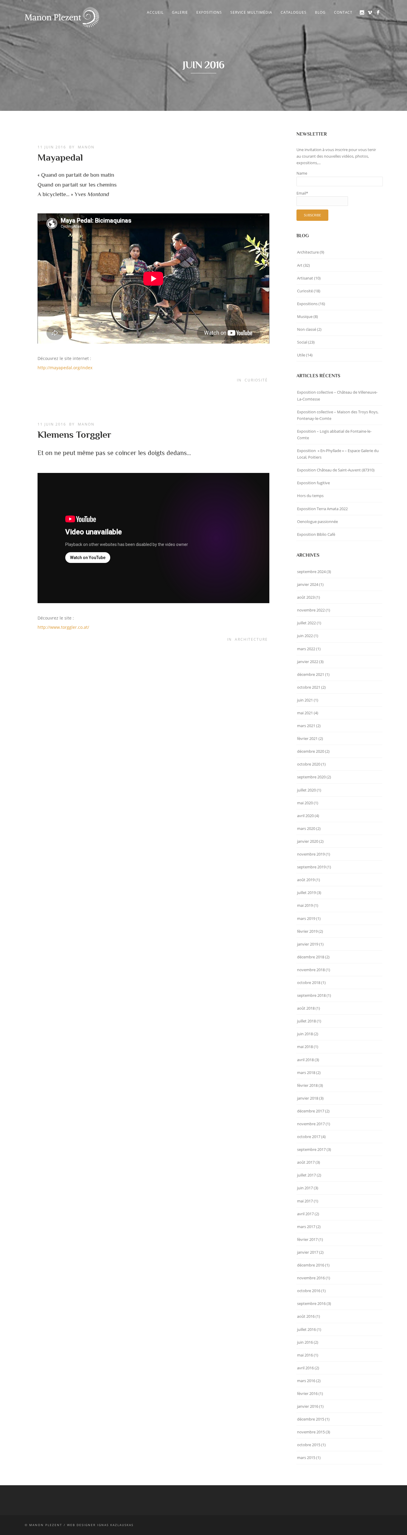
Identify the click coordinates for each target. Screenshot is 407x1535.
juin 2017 (305, 1188)
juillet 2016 (306, 1329)
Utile (301, 355)
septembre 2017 (311, 1149)
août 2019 (306, 879)
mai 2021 (305, 712)
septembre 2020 (311, 777)
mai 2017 (305, 1201)
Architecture (251, 639)
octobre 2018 (308, 982)
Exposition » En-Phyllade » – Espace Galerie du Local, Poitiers (338, 454)
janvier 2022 (307, 661)
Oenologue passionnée (317, 521)
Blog (320, 12)
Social (302, 342)
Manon (86, 147)
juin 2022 (305, 635)
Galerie (180, 12)
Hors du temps (310, 495)
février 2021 (307, 738)
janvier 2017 (307, 1252)
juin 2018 (305, 1033)
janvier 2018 (307, 1098)
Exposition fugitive (313, 482)
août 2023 (306, 597)
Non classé (306, 329)
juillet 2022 (306, 623)
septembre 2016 (311, 1303)
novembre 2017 (311, 1123)
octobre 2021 (308, 687)
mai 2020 (305, 802)
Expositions (209, 12)
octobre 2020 (308, 764)
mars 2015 (306, 1457)
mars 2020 (306, 828)
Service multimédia (251, 12)
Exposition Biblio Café (316, 534)
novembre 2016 (311, 1278)
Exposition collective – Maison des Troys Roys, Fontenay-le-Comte (337, 415)
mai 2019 (305, 905)
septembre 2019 (311, 867)
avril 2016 (305, 1368)
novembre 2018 (311, 969)
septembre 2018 (311, 995)
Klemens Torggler (74, 434)
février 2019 (307, 931)
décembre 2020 (310, 751)
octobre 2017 (308, 1136)
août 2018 (306, 1008)
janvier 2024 (307, 584)
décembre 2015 (310, 1419)
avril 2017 (305, 1213)
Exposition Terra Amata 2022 (322, 508)
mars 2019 (306, 918)
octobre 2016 (308, 1290)
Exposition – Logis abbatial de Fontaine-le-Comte (334, 434)
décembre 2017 (310, 1111)
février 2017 (307, 1239)
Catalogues (294, 12)
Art (299, 265)
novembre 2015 (311, 1432)
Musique (305, 316)
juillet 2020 (306, 790)
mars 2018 (306, 1072)
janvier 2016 (307, 1406)
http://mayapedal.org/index (65, 367)
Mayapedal (60, 157)
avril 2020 (305, 815)
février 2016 (307, 1393)
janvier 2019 (307, 944)
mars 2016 (306, 1380)
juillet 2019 (306, 892)
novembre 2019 (311, 854)
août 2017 (306, 1162)
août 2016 (306, 1316)
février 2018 (307, 1085)
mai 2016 (305, 1355)
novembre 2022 (311, 610)
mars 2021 (306, 725)
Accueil (155, 12)
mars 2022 (306, 648)
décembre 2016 (310, 1265)
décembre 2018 (310, 957)
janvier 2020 (307, 841)
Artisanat (305, 278)
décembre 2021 (310, 674)
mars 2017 (306, 1226)
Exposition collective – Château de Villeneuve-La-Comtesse (337, 395)
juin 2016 (305, 1342)
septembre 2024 (311, 571)
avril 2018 (305, 1059)
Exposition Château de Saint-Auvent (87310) (336, 470)
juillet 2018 (306, 1021)
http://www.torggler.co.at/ (63, 627)
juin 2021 (305, 700)
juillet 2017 (306, 1175)
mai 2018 (305, 1046)
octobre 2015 (308, 1444)
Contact (343, 12)
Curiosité (256, 380)
